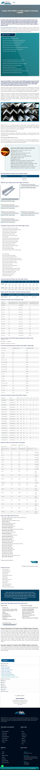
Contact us (24, 742)
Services (23, 738)
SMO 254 (3, 680)
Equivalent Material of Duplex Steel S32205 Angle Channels (13, 42)
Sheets (3, 752)
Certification (24, 736)
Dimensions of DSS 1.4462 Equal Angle (9, 51)
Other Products (5, 691)
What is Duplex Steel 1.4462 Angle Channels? (11, 38)
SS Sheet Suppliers (5, 731)
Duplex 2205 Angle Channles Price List (9, 67)
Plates (3, 753)
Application (24, 740)
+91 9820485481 (26, 764)
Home (23, 731)
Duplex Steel (4, 665)
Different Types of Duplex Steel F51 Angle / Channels (12, 43)
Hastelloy (4, 686)
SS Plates (3, 742)
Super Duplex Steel (6, 679)
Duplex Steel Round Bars (7, 672)
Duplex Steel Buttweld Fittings (8, 674)
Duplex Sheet (4, 735)
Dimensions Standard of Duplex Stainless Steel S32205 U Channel (14, 63)
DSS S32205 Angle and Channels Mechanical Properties (13, 49)
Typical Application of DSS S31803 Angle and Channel (12, 69)
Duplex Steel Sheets (6, 667)
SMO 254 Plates (5, 740)
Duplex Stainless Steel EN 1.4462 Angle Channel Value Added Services (15, 70)
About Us (23, 733)
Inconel (3, 682)
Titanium (4, 689)
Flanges (3, 757)
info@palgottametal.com (28, 753)
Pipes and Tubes (5, 755)
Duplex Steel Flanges (6, 671)
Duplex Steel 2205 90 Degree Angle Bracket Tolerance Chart (13, 60)
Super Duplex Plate (5, 736)
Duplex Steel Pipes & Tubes (8, 670)
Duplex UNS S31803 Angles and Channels (9, 27)
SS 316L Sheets (4, 738)
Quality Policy (24, 735)
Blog (22, 743)
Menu (14, 2)
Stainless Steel (5, 663)
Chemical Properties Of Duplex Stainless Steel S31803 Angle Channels (15, 47)
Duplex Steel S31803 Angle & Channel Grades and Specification (14, 40)
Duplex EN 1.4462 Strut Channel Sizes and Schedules (12, 65)
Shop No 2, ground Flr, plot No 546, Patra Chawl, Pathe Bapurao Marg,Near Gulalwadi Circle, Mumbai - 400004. (31, 758)
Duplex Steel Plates (6, 668)
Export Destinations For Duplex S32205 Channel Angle (12, 72)
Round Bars (4, 759)
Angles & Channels (5, 762)
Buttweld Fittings (5, 760)
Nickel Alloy (4, 687)
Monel (3, 684)
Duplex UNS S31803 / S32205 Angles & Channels (10, 677)
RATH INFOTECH (33, 768)
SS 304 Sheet (4, 733)
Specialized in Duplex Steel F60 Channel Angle (11, 45)
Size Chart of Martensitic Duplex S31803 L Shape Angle (12, 61)
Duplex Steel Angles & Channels (9, 675)
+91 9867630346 (26, 762)
